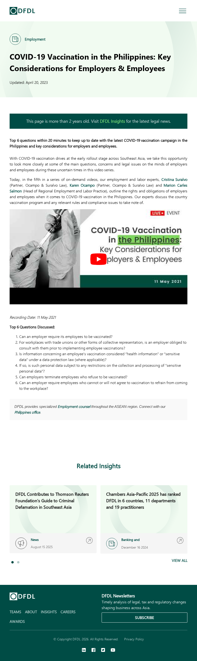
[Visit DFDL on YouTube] (113, 650)
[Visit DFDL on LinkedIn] (84, 650)
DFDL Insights (112, 121)
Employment (35, 39)
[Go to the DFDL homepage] (22, 11)
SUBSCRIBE (144, 617)
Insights (49, 611)
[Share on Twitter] (32, 443)
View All (179, 560)
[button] (12, 562)
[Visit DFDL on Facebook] (93, 650)
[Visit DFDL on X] (103, 650)
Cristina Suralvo (174, 179)
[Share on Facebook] (22, 443)
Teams (15, 611)
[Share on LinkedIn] (12, 443)
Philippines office (27, 412)
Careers (68, 611)
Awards (17, 621)
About (31, 611)
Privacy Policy (134, 639)
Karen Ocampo (82, 185)
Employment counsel (74, 406)
